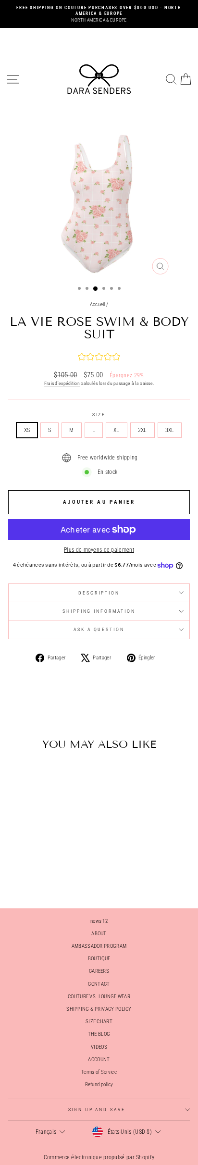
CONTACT (99, 984)
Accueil (97, 304)
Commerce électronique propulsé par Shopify (99, 1157)
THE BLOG (99, 1034)
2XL (142, 430)
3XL (169, 430)
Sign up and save (96, 1109)
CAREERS (99, 971)
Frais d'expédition (62, 383)
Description (99, 592)
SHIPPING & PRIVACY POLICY (98, 1009)
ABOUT (99, 933)
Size (99, 414)
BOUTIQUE (99, 958)
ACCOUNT (99, 1059)
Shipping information (98, 611)
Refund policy (99, 1084)
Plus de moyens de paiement (99, 549)
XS (27, 430)
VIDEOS (99, 1047)
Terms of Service (99, 1072)
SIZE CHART (99, 1021)
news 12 (99, 921)
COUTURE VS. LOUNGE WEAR (99, 996)
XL (116, 430)
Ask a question (99, 629)
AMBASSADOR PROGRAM (99, 946)
